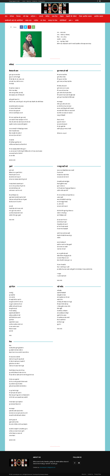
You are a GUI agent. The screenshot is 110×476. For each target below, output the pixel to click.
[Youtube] (100, 1)
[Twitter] (25, 27)
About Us (84, 474)
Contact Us (90, 474)
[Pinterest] (29, 27)
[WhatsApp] (33, 27)
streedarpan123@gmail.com (47, 467)
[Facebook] (97, 1)
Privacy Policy (97, 474)
